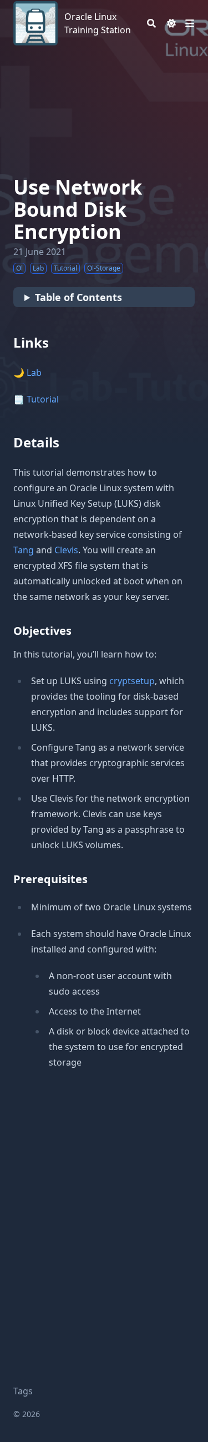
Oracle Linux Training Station (97, 23)
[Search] (151, 23)
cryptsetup (132, 681)
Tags (23, 1391)
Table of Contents (78, 297)
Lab (34, 372)
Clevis (66, 550)
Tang (23, 550)
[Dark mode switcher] (171, 23)
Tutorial (43, 399)
